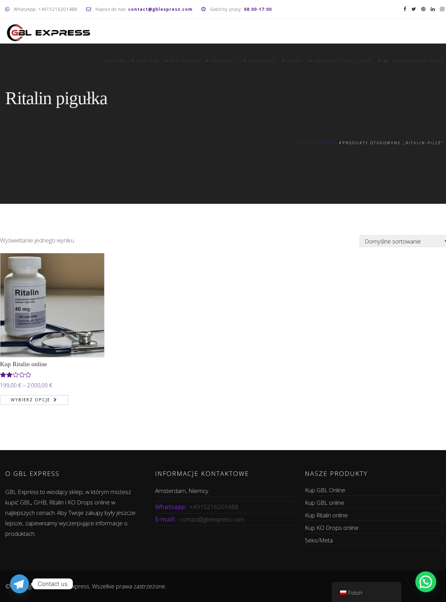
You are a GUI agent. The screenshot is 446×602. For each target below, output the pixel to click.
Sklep (295, 61)
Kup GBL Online (325, 490)
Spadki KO (224, 61)
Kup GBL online (324, 503)
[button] (425, 581)
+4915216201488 (214, 507)
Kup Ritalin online (23, 364)
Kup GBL (115, 61)
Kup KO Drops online (332, 528)
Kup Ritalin (185, 61)
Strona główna (315, 142)
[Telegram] (19, 583)
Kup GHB (148, 61)
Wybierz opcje (30, 400)
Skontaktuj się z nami (343, 61)
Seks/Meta (262, 61)
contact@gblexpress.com (211, 519)
